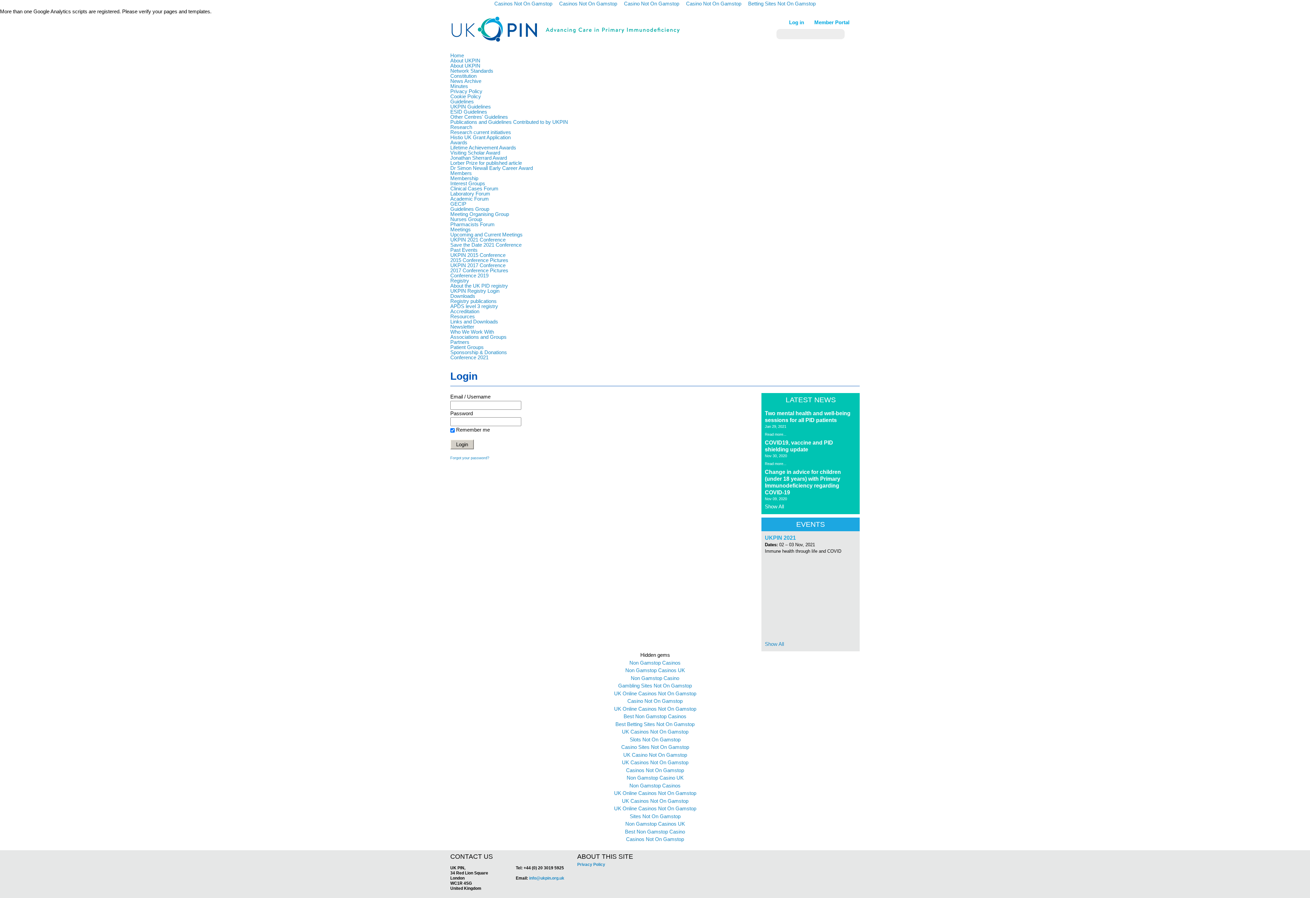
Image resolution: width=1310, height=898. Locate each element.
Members (461, 173)
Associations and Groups (478, 337)
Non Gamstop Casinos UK (655, 670)
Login (462, 444)
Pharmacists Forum (472, 224)
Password (461, 413)
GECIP (458, 204)
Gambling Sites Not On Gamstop (655, 686)
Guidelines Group (469, 209)
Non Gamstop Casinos (655, 663)
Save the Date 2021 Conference (486, 245)
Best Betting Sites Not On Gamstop (655, 724)
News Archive (465, 81)
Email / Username (470, 397)
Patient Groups (467, 347)
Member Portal (831, 22)
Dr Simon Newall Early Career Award (491, 168)
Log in (796, 22)
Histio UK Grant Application (480, 137)
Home (457, 55)
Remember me (473, 430)
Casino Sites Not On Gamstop (655, 747)
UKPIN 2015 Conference (478, 255)
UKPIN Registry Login (474, 291)
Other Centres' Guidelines (479, 117)
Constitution (463, 76)
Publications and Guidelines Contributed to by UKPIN (509, 122)
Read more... (775, 434)
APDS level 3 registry (474, 306)
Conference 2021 (469, 357)
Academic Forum (469, 199)
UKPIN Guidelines (470, 107)
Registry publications (473, 301)
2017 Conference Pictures (479, 270)
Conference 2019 (469, 275)
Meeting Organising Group (479, 214)
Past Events (464, 250)
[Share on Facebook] (803, 855)
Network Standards (471, 71)
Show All (774, 506)
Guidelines (462, 101)
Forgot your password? (469, 458)
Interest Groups (467, 183)
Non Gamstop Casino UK (655, 778)
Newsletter (462, 327)
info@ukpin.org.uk (546, 878)
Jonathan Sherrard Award (478, 158)
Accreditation (464, 311)
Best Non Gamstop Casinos (655, 716)
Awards (458, 142)
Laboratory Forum (470, 194)
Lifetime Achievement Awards (483, 147)
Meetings (460, 229)
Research (461, 127)
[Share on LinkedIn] (818, 855)
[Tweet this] (810, 855)
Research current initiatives (480, 132)
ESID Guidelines (468, 112)
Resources (462, 316)
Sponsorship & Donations (478, 352)
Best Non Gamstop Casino (655, 832)
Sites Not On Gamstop (655, 816)
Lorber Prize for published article (486, 163)
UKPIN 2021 (780, 538)
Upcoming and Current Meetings (486, 234)
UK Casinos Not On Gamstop (655, 732)
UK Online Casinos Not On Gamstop (655, 693)
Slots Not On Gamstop (655, 739)
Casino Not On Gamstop (655, 701)
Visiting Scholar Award (475, 153)
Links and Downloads (474, 321)
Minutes (459, 86)
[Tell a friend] (826, 855)
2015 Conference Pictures (479, 260)
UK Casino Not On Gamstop (655, 755)
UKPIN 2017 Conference (478, 265)
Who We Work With (472, 332)
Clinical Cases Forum (474, 188)
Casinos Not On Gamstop (655, 770)
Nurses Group (466, 219)
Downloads (462, 296)
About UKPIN (465, 60)
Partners (459, 342)
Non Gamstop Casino (655, 678)
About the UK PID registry (479, 286)
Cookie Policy (465, 96)
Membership (464, 178)
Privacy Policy (466, 91)
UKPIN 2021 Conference (478, 240)
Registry (459, 281)
